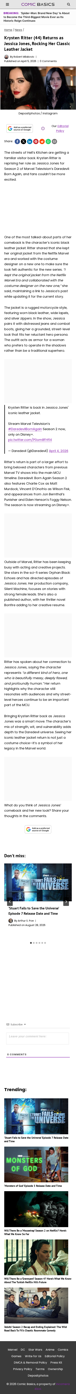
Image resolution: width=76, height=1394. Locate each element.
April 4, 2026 (58, 451)
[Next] (66, 901)
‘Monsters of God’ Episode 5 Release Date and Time (33, 1185)
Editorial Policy (55, 1356)
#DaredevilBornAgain (25, 429)
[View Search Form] (68, 4)
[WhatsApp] (48, 141)
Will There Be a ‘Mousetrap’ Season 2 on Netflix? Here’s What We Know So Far (35, 1232)
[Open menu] (7, 4)
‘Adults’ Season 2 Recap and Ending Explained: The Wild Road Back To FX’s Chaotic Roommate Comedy (35, 1328)
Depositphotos (38, 1376)
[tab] (31, 943)
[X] (23, 141)
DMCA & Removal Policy (30, 1363)
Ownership (55, 1369)
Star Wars (35, 1350)
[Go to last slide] (10, 901)
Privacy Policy (22, 1369)
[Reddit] (42, 141)
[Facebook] (17, 141)
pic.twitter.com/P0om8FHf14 (30, 440)
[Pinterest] (36, 141)
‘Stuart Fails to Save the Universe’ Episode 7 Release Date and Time (36, 1139)
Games (16, 1356)
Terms (40, 1369)
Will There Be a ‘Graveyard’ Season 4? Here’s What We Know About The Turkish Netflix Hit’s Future (37, 1280)
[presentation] (38, 882)
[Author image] (6, 57)
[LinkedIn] (29, 141)
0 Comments (48, 61)
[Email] (54, 141)
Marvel (12, 1350)
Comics (63, 1350)
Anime (50, 1350)
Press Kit (56, 1363)
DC (23, 1350)
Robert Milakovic (24, 57)
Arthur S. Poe (26, 920)
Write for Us (33, 1356)
